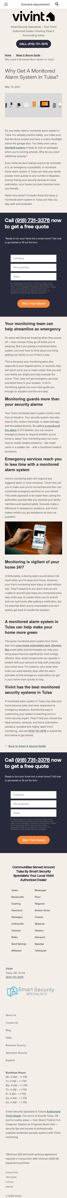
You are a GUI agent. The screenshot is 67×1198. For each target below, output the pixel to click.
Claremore (17, 910)
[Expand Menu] (34, 23)
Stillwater (16, 950)
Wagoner (40, 903)
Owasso (39, 930)
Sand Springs (18, 943)
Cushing (16, 903)
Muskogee (40, 890)
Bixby (14, 937)
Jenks (14, 890)
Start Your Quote (33, 303)
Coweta (39, 917)
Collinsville (17, 923)
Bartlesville (17, 896)
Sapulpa (39, 943)
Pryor (38, 896)
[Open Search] (57, 4)
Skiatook (40, 923)
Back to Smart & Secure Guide (27, 746)
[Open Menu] (6, 4)
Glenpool (40, 937)
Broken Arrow (42, 910)
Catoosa (16, 930)
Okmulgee (17, 917)
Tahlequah (41, 950)
